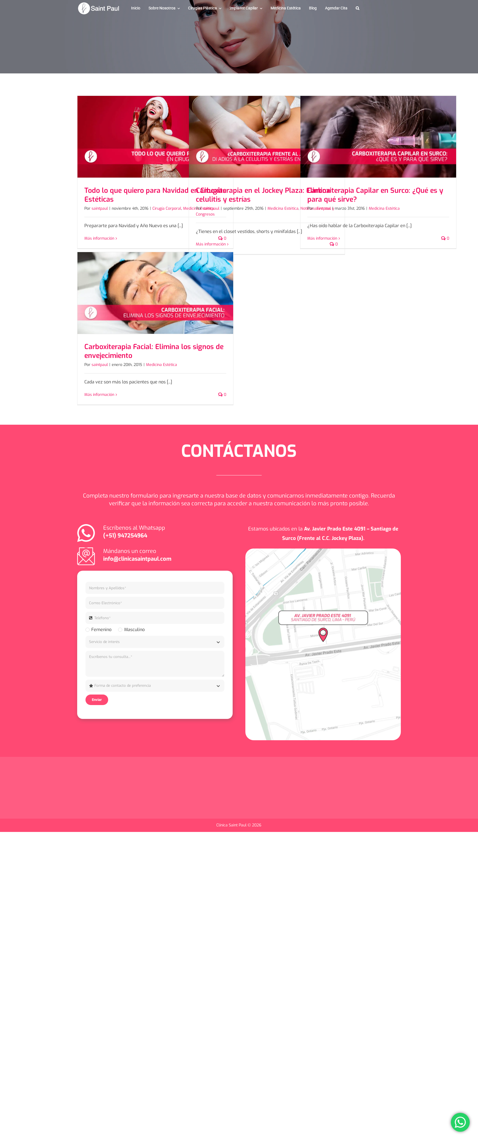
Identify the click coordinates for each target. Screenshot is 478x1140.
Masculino (134, 629)
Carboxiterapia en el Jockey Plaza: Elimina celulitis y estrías (263, 195)
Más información (99, 238)
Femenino (101, 629)
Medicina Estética (282, 208)
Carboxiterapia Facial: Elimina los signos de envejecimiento (154, 351)
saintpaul (100, 208)
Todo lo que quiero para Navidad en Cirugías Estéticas (155, 195)
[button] (357, 8)
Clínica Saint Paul (232, 825)
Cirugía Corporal (166, 208)
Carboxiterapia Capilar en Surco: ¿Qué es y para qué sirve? (375, 195)
